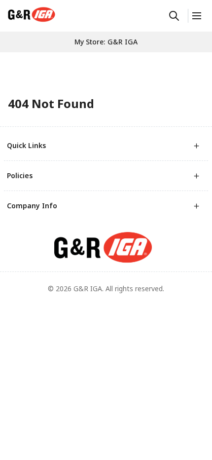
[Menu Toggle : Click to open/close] (196, 16)
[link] (31, 14)
